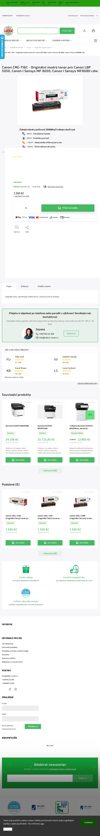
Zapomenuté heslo (9, 729)
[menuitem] (12, 40)
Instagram (16, 689)
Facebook (10, 689)
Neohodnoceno (29, 157)
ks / (50, 745)
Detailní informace (20, 173)
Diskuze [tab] (24, 286)
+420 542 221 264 (46, 333)
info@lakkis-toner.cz (48, 337)
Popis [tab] (9, 286)
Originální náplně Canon (47, 247)
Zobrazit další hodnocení (87, 383)
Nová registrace (7, 725)
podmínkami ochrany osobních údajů (62, 769)
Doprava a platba (8, 658)
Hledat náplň (67, 31)
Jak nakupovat (73, 16)
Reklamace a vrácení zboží (12, 662)
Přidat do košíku (70, 208)
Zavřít (92, 236)
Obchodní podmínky (87, 16)
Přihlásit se (83, 778)
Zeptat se (71, 333)
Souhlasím (88, 822)
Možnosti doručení (55, 186)
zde (42, 823)
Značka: (17, 152)
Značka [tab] (44, 286)
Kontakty (5, 654)
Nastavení (7, 829)
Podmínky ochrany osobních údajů (15, 651)
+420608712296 (8, 683)
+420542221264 (8, 679)
